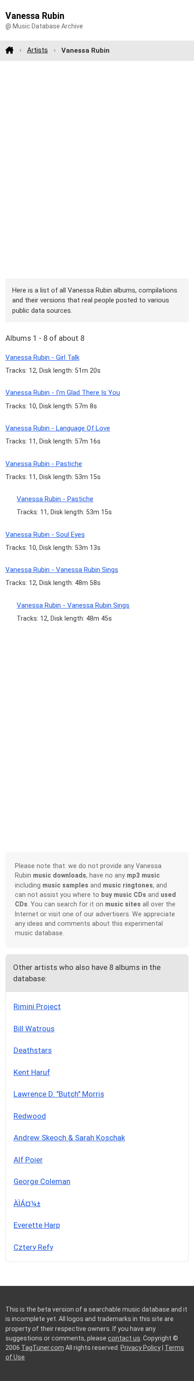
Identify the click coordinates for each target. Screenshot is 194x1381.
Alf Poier (28, 1159)
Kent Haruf (32, 1072)
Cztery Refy (33, 1247)
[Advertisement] (97, 169)
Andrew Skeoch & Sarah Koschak (69, 1137)
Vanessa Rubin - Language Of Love (57, 428)
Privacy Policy (140, 1347)
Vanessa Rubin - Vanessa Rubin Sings (61, 570)
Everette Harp (37, 1225)
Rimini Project (37, 1006)
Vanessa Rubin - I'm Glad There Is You (62, 393)
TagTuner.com (42, 1347)
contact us (124, 1338)
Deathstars (33, 1050)
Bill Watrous (34, 1028)
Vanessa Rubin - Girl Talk (42, 357)
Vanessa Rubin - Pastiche (43, 464)
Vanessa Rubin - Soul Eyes (45, 534)
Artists (37, 50)
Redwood (30, 1115)
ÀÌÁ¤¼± (27, 1203)
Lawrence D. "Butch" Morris (59, 1093)
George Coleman (42, 1181)
